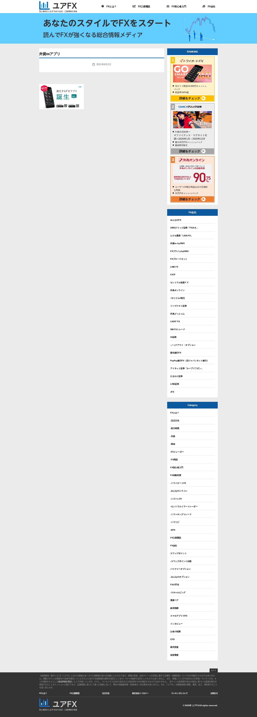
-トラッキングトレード (181, 514)
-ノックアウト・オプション (183, 345)
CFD (172, 639)
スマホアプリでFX (178, 616)
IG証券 (173, 337)
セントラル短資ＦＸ (179, 282)
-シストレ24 (176, 498)
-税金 (172, 444)
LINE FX (174, 267)
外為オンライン (177, 290)
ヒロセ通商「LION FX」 (181, 235)
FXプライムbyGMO (179, 251)
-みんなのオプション (179, 577)
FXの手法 (174, 584)
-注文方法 (174, 420)
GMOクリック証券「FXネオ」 (184, 227)
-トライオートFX (178, 483)
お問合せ (214, 693)
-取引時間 (174, 428)
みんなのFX (175, 220)
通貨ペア (174, 600)
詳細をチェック (189, 98)
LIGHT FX (175, 321)
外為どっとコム (177, 314)
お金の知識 (175, 631)
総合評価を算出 (65, 681)
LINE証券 (174, 384)
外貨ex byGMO (177, 243)
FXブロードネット (178, 259)
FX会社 (211, 6)
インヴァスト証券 (178, 306)
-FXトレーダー (177, 452)
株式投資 (174, 647)
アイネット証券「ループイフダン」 (186, 368)
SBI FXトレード (177, 329)
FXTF (172, 274)
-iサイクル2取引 (177, 298)
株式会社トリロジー (140, 693)
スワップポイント (178, 553)
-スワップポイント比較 (181, 561)
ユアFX (195, 705)
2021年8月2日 (103, 64)
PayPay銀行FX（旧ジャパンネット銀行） (189, 360)
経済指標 (174, 608)
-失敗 (172, 436)
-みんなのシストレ (178, 491)
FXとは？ (111, 6)
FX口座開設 (144, 6)
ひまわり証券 (176, 376)
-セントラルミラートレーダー (184, 506)
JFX (172, 392)
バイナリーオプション (180, 569)
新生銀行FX (175, 353)
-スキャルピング (177, 592)
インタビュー (176, 624)
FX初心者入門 (179, 6)
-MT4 (172, 530)
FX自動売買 (175, 475)
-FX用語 (174, 459)
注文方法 (105, 693)
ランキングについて (179, 693)
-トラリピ (174, 522)
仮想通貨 (174, 655)
